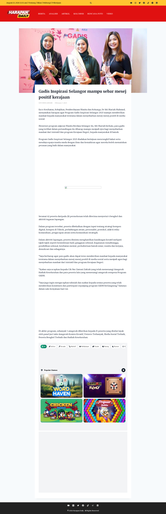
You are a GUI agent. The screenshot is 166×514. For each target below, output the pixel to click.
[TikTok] (88, 505)
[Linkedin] (98, 505)
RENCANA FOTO (95, 13)
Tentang (32, 3)
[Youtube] (131, 3)
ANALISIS (53, 13)
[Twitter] (139, 3)
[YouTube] (68, 505)
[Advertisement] (83, 168)
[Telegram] (152, 3)
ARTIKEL (65, 13)
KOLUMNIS (79, 13)
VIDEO (110, 13)
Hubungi (47, 3)
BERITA (41, 13)
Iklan (39, 3)
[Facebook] (144, 3)
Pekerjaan (56, 3)
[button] (90, 2)
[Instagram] (135, 3)
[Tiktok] (148, 3)
